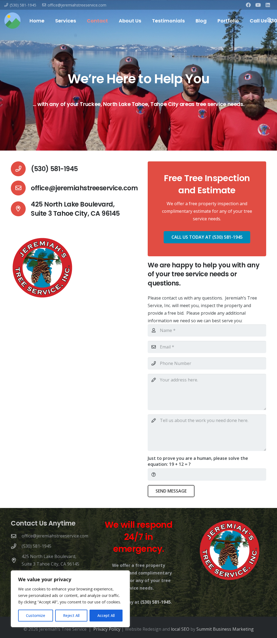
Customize (35, 615)
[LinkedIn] (268, 5)
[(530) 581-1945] (21, 168)
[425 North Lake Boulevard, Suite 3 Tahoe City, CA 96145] (21, 208)
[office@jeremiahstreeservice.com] (21, 188)
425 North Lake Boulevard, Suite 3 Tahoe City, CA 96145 (75, 209)
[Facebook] (248, 5)
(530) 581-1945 (54, 168)
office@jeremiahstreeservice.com (84, 188)
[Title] (12, 20)
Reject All (71, 615)
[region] (70, 598)
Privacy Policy (106, 629)
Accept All (106, 615)
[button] (80, 21)
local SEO (180, 629)
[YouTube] (258, 5)
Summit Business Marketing (225, 629)
